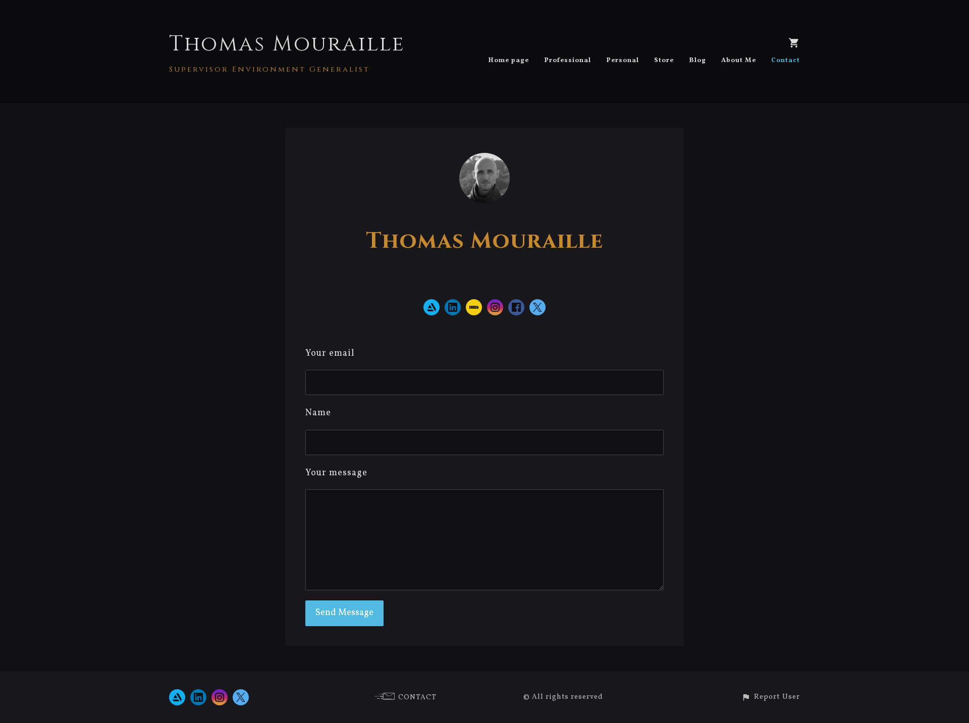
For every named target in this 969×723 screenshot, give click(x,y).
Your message (336, 473)
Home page (508, 60)
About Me (738, 60)
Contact (785, 60)
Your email (330, 353)
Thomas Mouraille (287, 44)
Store (664, 60)
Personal (622, 60)
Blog (697, 60)
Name (318, 413)
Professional (567, 60)
